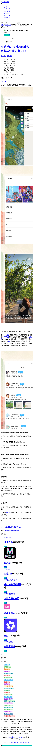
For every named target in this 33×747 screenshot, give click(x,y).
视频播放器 (9, 701)
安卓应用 (9, 688)
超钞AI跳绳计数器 (12, 584)
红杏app (8, 573)
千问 (6, 635)
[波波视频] (7, 537)
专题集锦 (7, 17)
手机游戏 (7, 11)
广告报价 (26, 742)
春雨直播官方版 (11, 598)
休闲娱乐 (8, 673)
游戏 (9, 341)
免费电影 (8, 714)
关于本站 (7, 742)
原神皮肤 (9, 56)
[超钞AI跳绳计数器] (10, 580)
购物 (7, 665)
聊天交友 (8, 680)
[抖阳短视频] (8, 642)
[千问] (10, 631)
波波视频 (8, 542)
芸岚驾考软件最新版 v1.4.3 (13, 530)
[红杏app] (7, 569)
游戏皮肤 (8, 513)
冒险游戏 (8, 694)
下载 (5, 546)
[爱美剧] (10, 558)
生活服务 (8, 699)
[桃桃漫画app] (7, 609)
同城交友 (8, 705)
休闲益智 (8, 697)
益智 (7, 675)
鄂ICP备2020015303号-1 (15, 737)
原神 (8, 335)
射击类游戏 (9, 716)
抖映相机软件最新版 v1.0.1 (13, 527)
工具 (7, 684)
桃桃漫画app (10, 613)
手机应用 (7, 9)
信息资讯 (8, 677)
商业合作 (20, 742)
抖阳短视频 (9, 646)
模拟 (7, 669)
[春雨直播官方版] (9, 594)
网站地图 (13, 742)
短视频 (7, 667)
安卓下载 (7, 35)
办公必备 (8, 709)
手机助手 (8, 703)
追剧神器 (8, 707)
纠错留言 (5, 81)
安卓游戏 (8, 686)
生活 (7, 682)
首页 (5, 7)
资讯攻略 (7, 13)
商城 (7, 690)
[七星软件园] (5, 2)
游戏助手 (3, 56)
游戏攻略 (6, 337)
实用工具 (7, 15)
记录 (7, 692)
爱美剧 (7, 563)
